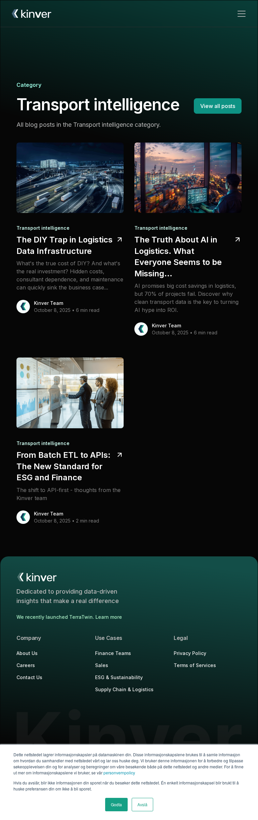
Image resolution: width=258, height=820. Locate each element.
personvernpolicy (119, 772)
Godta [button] (116, 804)
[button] (240, 14)
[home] (31, 13)
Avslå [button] (142, 804)
